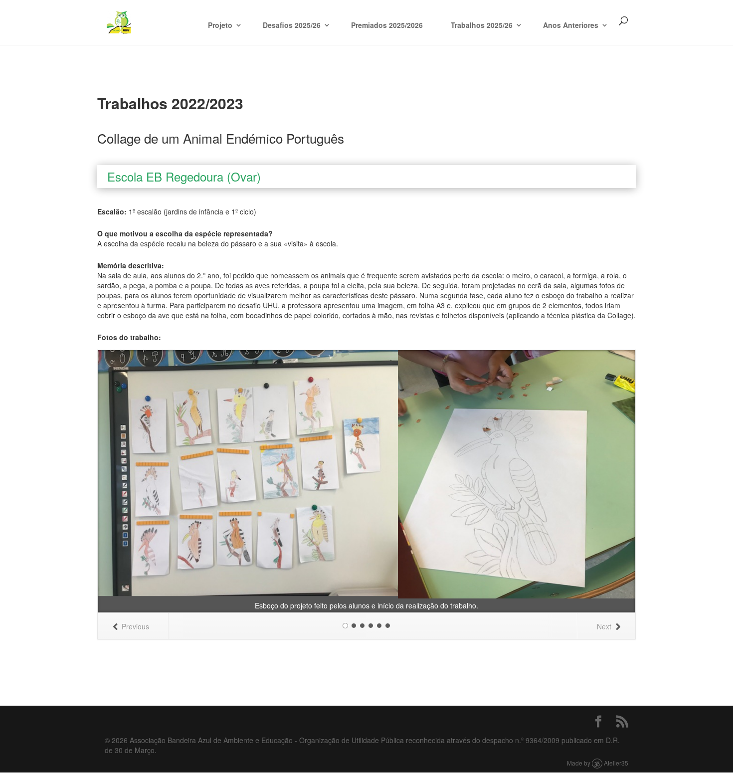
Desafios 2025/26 (292, 25)
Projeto (220, 25)
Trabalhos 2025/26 (482, 25)
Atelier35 (616, 763)
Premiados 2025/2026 (387, 25)
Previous (135, 626)
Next (604, 626)
